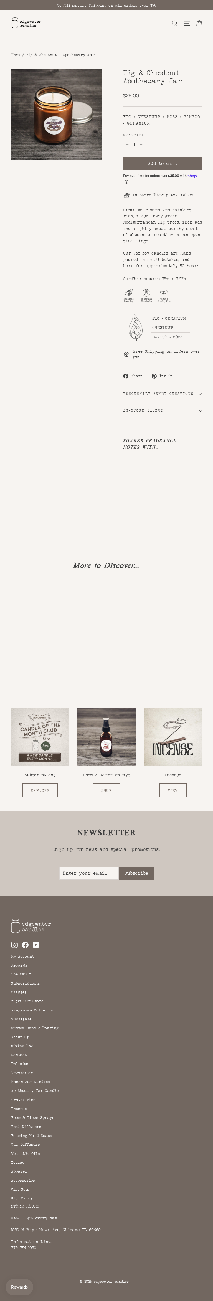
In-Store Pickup (143, 410)
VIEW (173, 790)
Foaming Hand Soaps (31, 1135)
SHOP (106, 790)
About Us (20, 1037)
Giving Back (23, 1046)
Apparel (19, 1171)
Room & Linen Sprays (32, 1117)
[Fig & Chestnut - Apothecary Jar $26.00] (133, 482)
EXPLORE (40, 790)
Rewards (19, 965)
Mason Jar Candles (30, 1081)
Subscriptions (25, 983)
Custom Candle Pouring (35, 1028)
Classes (19, 992)
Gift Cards (22, 1198)
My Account (22, 956)
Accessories (23, 1180)
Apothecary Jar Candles (36, 1090)
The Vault (21, 974)
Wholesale (21, 1019)
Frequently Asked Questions (158, 394)
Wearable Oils (25, 1153)
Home (15, 54)
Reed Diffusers (26, 1126)
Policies (19, 1063)
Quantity (133, 135)
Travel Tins (23, 1099)
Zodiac (17, 1162)
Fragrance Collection (33, 1010)
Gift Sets (20, 1189)
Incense (19, 1108)
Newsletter (22, 1073)
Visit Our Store (27, 1001)
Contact (19, 1055)
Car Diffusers (25, 1144)
